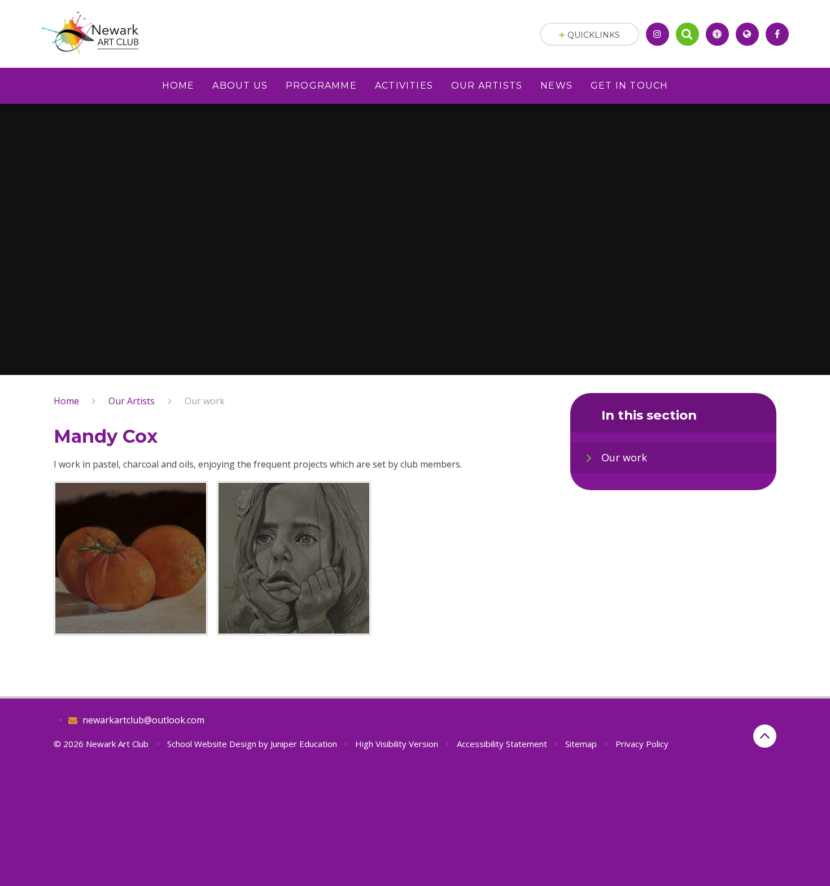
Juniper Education (303, 743)
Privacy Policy (642, 743)
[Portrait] (294, 558)
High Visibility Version (396, 743)
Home (66, 401)
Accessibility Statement (502, 743)
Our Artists (131, 401)
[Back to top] (764, 736)
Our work (205, 401)
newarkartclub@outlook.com (143, 720)
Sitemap (581, 743)
